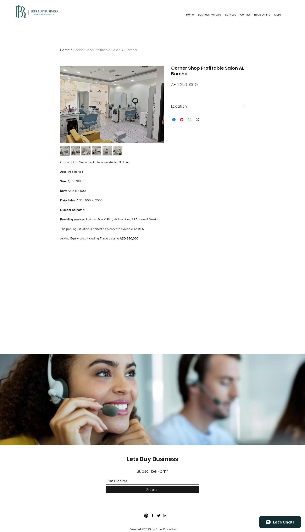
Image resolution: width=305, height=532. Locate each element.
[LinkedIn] (165, 516)
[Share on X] (197, 119)
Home (65, 50)
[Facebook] (152, 516)
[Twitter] (159, 516)
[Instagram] (146, 516)
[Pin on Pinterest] (181, 119)
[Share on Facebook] (173, 119)
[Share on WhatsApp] (189, 119)
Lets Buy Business (152, 459)
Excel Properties (166, 529)
